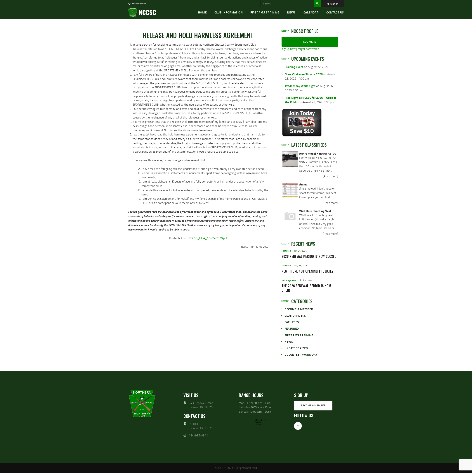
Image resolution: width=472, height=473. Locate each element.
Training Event (294, 67)
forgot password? (308, 49)
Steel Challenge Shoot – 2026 (304, 74)
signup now (289, 49)
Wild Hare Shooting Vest (315, 211)
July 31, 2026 (300, 250)
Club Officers (295, 315)
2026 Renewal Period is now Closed (309, 256)
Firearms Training (298, 335)
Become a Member (298, 309)
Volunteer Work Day (300, 354)
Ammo (303, 184)
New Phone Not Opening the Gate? (308, 271)
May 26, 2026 (301, 265)
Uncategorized (289, 280)
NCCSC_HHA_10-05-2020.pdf (208, 238)
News (288, 341)
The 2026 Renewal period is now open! (306, 288)
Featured (286, 250)
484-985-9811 (198, 435)
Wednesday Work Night (300, 86)
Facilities (291, 322)
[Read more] (330, 176)
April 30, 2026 (306, 280)
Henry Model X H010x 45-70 (317, 153)
